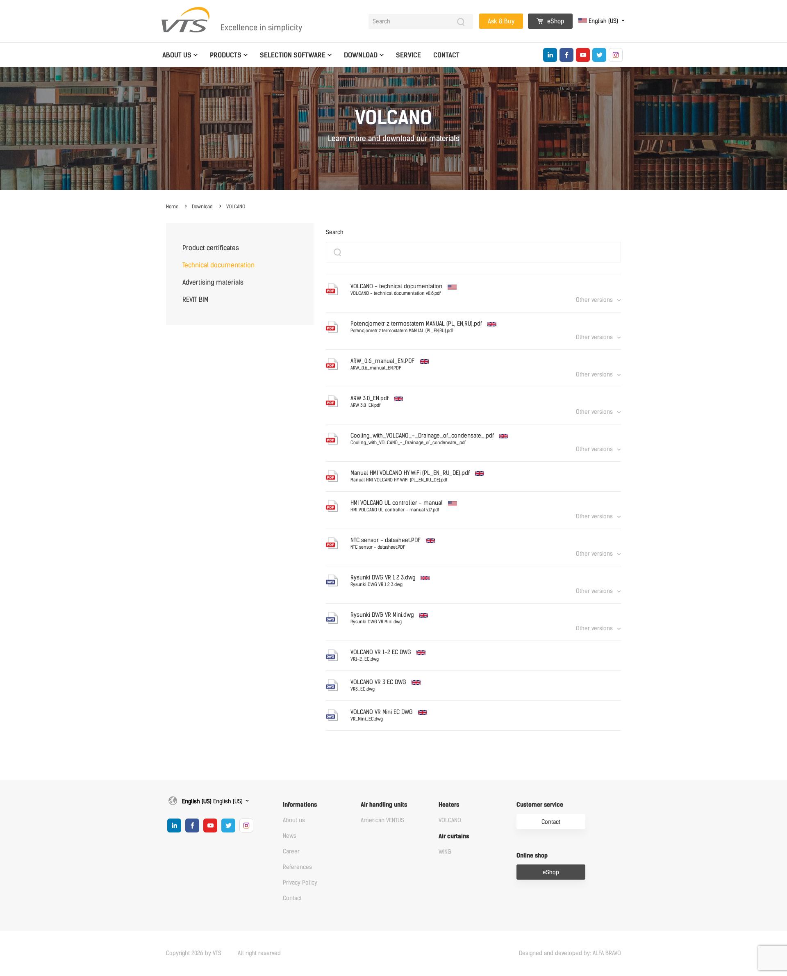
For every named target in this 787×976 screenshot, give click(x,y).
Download (361, 55)
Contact (446, 55)
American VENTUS (382, 820)
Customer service (539, 804)
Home (172, 207)
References (297, 867)
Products (225, 55)
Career (291, 851)
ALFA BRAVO (607, 953)
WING (445, 851)
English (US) (603, 21)
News (289, 835)
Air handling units (384, 804)
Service (408, 55)
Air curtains (454, 836)
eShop (555, 21)
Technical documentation (218, 265)
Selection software (292, 55)
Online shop (532, 855)
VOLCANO (235, 207)
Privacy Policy (300, 882)
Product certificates (210, 248)
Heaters (449, 804)
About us (176, 55)
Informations (300, 804)
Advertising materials (212, 282)
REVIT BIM (195, 299)
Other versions (594, 299)
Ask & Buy (501, 21)
